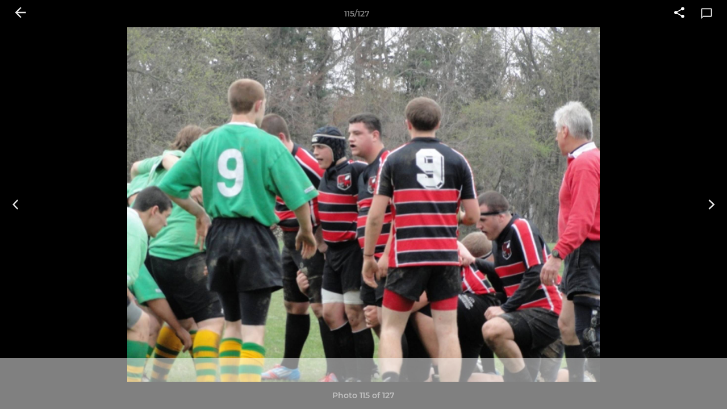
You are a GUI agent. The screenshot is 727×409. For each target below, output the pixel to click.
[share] (679, 14)
